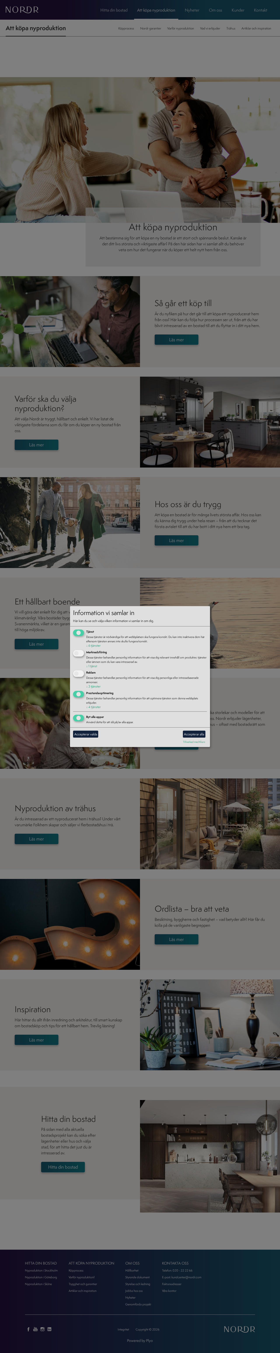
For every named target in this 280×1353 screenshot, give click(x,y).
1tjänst (91, 666)
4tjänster (93, 707)
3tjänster (93, 686)
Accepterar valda (85, 734)
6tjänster (93, 645)
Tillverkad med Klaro (194, 742)
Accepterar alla (194, 734)
